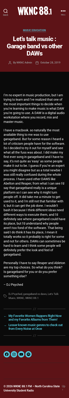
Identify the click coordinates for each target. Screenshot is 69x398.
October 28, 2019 (50, 62)
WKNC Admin (24, 62)
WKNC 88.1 (32, 298)
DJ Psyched (15, 294)
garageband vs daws (35, 294)
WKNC (20, 298)
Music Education (34, 30)
